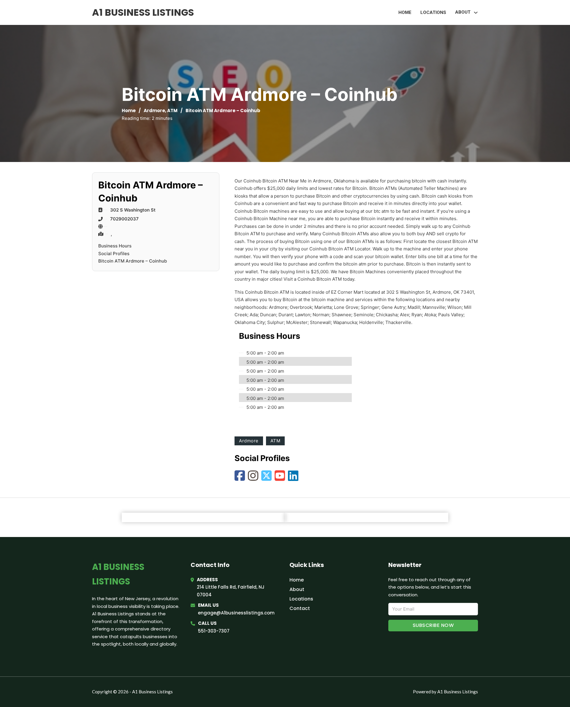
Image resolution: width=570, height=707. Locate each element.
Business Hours (115, 246)
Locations (433, 12)
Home (404, 12)
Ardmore (154, 110)
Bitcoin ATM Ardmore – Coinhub (132, 261)
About (296, 589)
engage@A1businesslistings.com (236, 613)
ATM (172, 110)
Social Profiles (113, 253)
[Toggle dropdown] (476, 12)
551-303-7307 (213, 631)
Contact (299, 608)
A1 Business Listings (143, 12)
